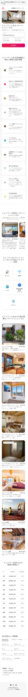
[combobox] (13, 35)
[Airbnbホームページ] (3, 8)
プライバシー (10, 689)
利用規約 (17, 689)
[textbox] (7, 41)
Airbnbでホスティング (17, 8)
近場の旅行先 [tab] (5, 639)
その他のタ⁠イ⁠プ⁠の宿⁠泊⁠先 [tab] (17, 639)
